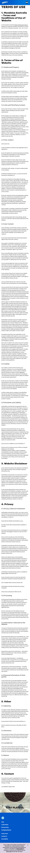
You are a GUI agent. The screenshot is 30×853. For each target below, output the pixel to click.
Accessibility (4, 839)
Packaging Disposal (6, 830)
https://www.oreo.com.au (21, 25)
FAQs (2, 822)
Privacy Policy (5, 53)
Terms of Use (4, 833)
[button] (26, 2)
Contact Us (4, 836)
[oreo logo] (4, 2)
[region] (15, 848)
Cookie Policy (4, 824)
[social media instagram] (2, 817)
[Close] (27, 845)
